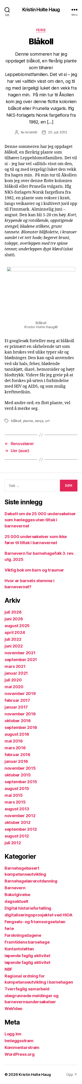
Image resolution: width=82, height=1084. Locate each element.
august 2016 (17, 734)
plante (28, 421)
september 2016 (21, 727)
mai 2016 (14, 741)
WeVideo (13, 1008)
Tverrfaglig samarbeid (27, 989)
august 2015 (17, 788)
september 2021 (21, 659)
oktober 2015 (18, 775)
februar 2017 (17, 700)
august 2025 (17, 625)
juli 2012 (13, 842)
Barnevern (15, 887)
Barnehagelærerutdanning (31, 881)
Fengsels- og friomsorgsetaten (35, 921)
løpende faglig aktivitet (27, 955)
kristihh (31, 132)
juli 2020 (13, 680)
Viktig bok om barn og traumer (34, 570)
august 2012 (17, 836)
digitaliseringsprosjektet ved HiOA (38, 915)
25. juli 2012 (57, 132)
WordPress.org (20, 1054)
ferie (41, 30)
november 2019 (20, 693)
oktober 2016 (18, 720)
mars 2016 (15, 747)
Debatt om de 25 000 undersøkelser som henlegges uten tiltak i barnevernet (40, 519)
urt (47, 421)
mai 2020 (14, 686)
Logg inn (13, 1034)
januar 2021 (16, 673)
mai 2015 (14, 795)
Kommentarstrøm (22, 1047)
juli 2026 (13, 612)
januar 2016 (16, 761)
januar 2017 (16, 707)
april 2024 (15, 632)
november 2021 (20, 652)
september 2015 (21, 781)
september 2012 (21, 829)
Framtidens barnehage (27, 942)
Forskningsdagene (23, 935)
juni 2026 (14, 619)
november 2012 (20, 815)
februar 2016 (17, 754)
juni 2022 (14, 646)
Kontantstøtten (19, 948)
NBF (8, 969)
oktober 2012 (18, 822)
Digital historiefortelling (28, 908)
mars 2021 (15, 666)
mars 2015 (15, 802)
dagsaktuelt (16, 901)
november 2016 (20, 714)
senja (39, 421)
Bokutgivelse (17, 894)
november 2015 (20, 768)
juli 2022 (13, 639)
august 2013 (17, 808)
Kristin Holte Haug (41, 9)
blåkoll (16, 421)
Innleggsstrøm (19, 1040)
